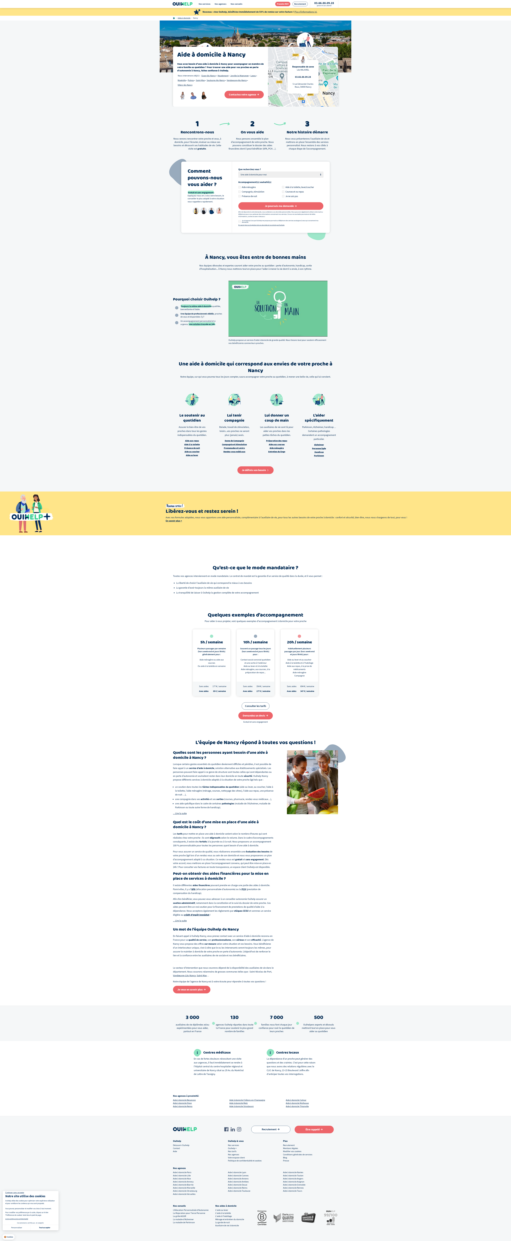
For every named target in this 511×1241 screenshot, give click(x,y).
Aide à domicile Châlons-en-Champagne (247, 1100)
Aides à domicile (184, 18)
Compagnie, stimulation (253, 192)
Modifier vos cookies (292, 1151)
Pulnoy (191, 80)
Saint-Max (200, 80)
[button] (8, 1237)
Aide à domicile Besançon (184, 1100)
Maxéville (182, 80)
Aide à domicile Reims (182, 1106)
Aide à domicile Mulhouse (297, 1103)
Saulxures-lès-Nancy (216, 80)
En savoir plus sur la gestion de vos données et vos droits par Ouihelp (261, 225)
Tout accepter (44, 1227)
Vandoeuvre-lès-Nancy (237, 80)
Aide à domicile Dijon (182, 1103)
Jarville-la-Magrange (239, 75)
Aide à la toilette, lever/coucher (299, 187)
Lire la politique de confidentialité (16, 1219)
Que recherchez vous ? (249, 169)
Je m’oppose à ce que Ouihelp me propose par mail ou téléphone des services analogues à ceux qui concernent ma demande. (280, 221)
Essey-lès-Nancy (208, 75)
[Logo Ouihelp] (183, 4)
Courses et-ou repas (294, 192)
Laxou (253, 75)
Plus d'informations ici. (305, 11)
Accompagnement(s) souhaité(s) (254, 182)
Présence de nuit (249, 196)
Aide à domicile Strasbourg (241, 1106)
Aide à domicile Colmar (296, 1100)
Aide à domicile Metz (238, 1103)
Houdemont (223, 75)
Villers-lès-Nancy (185, 85)
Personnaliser (16, 1227)
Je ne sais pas (291, 196)
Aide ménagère (249, 187)
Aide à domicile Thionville (297, 1106)
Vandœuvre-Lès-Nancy (184, 975)
